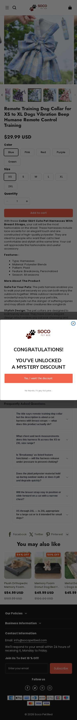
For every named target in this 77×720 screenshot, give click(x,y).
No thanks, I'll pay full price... (39, 390)
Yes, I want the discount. (38, 378)
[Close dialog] (73, 323)
